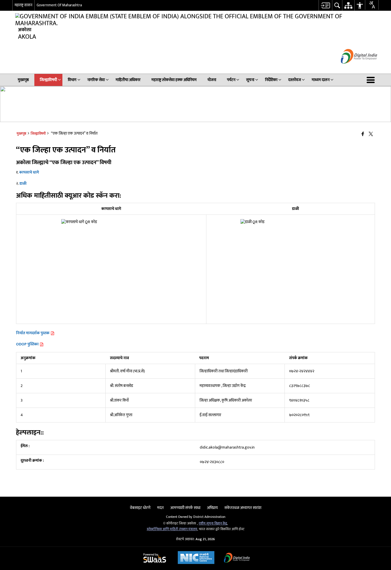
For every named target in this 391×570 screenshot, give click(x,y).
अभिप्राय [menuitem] (212, 507)
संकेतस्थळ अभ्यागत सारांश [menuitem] (242, 507)
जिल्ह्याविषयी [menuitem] (48, 79)
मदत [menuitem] (160, 507)
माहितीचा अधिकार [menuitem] (128, 79)
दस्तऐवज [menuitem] (294, 79)
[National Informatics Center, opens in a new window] (196, 558)
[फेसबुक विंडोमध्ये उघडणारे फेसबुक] (362, 134)
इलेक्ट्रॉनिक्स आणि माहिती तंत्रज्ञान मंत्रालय (172, 529)
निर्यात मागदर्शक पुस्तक (33, 333)
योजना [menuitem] (212, 79)
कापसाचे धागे (29, 172)
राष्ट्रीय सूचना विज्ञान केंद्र (213, 523)
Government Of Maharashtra (59, 5)
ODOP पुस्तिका (28, 344)
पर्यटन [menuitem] (231, 79)
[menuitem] (325, 5)
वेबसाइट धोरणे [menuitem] (140, 507)
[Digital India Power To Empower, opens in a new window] (237, 558)
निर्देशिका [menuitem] (271, 79)
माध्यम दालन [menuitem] (320, 79)
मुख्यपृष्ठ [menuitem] (23, 79)
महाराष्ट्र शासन (23, 5)
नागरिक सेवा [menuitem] (96, 79)
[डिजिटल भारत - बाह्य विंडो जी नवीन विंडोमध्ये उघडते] (352, 68)
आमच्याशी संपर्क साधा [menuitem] (185, 507)
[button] (372, 80)
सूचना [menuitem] (250, 79)
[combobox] (371, 5)
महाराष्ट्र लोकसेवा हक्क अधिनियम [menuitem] (174, 79)
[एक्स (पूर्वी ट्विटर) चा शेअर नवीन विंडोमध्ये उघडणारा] (370, 134)
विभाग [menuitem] (72, 79)
